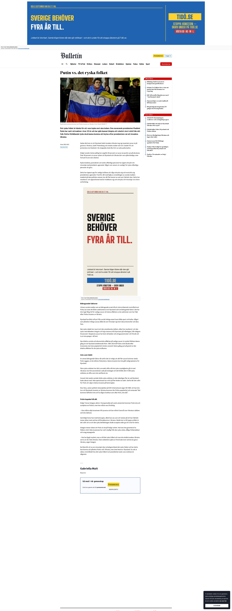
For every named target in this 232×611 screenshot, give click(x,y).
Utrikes (89, 64)
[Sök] (67, 64)
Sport (148, 64)
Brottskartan (166, 64)
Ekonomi (97, 64)
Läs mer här (222, 601)
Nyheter (73, 64)
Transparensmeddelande (23, 48)
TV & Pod (81, 64)
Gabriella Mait (64, 147)
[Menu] (62, 64)
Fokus (135, 64)
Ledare (104, 64)
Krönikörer (120, 64)
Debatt (111, 64)
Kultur (141, 64)
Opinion (128, 64)
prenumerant (101, 487)
